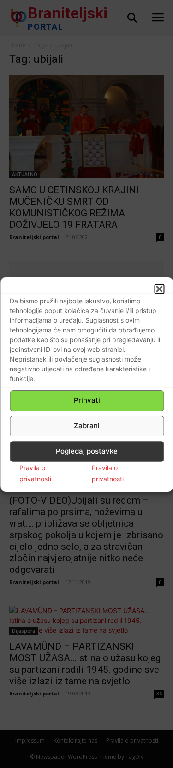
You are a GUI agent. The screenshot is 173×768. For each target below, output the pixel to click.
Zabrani (87, 425)
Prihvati (87, 400)
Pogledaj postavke (87, 451)
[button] (159, 289)
